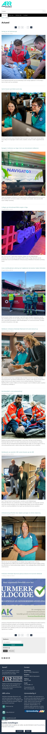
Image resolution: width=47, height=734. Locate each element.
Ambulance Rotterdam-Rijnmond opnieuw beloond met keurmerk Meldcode (22, 573)
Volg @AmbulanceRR (11, 718)
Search (13, 645)
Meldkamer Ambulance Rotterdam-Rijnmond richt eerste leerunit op (20, 329)
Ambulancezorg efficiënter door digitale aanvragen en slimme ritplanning (21, 513)
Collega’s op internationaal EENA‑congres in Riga (15, 207)
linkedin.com (9, 658)
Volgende (31, 27)
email (2, 658)
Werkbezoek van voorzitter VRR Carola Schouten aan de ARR (18, 452)
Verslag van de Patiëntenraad (9, 31)
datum (5, 651)
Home (3, 17)
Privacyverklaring (41, 725)
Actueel (4, 15)
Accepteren (19, 731)
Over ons (11, 15)
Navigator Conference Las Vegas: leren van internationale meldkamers (20, 148)
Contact (25, 15)
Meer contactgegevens (29, 688)
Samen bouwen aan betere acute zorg (12, 89)
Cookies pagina (10, 726)
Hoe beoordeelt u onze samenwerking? (12, 391)
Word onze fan (9, 706)
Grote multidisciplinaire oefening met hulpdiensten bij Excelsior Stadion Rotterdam (23, 268)
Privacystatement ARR (29, 687)
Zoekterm (6, 639)
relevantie (11, 651)
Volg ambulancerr (10, 712)
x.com (7, 658)
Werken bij (18, 15)
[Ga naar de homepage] (23, 5)
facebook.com (4, 658)
